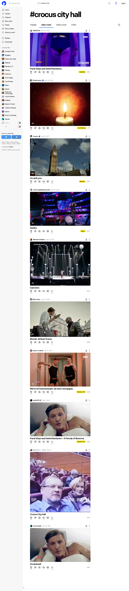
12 (88, 291)
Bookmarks (8, 42)
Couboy (35, 136)
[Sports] (11, 89)
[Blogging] (11, 55)
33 (88, 72)
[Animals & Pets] (11, 51)
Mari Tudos (36, 299)
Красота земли (38, 350)
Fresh (73, 25)
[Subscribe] (19, 123)
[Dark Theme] (109, 3)
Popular (7, 14)
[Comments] (39, 72)
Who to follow (9, 29)
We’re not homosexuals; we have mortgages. (51, 388)
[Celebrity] (11, 100)
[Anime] (11, 123)
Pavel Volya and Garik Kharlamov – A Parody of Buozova (57, 438)
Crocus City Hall (38, 514)
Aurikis (33, 228)
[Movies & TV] (11, 66)
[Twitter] (6, 137)
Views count (61, 25)
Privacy (9, 143)
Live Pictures (81, 128)
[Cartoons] (11, 74)
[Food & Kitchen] (11, 96)
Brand (16, 142)
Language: (7, 147)
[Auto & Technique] (11, 115)
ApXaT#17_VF (37, 400)
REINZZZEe (36, 30)
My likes (7, 38)
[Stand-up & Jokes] (11, 59)
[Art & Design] (11, 78)
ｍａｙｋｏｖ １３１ (39, 450)
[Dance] (11, 111)
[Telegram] (16, 137)
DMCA (18, 143)
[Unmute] (32, 123)
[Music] (11, 85)
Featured (8, 17)
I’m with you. (36, 178)
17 (88, 231)
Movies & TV (81, 392)
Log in (123, 3)
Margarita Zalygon (39, 239)
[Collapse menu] (23, 587)
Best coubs (8, 21)
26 (88, 342)
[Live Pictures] (11, 81)
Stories (7, 25)
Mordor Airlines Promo (41, 339)
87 (88, 181)
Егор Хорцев (37, 526)
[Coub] (4, 3)
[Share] (86, 31)
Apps (12, 142)
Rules (14, 143)
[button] (119, 24)
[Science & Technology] (11, 93)
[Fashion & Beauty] (11, 108)
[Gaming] (11, 70)
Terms (4, 143)
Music (83, 231)
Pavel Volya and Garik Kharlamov (46, 68)
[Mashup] (11, 63)
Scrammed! (35, 564)
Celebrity (82, 72)
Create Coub (45, 3)
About (4, 142)
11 (88, 517)
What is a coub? (10, 32)
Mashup (82, 181)
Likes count (46, 25)
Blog (8, 142)
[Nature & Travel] (11, 104)
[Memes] (11, 119)
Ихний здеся (37, 80)
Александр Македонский (41, 189)
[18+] (19, 127)
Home (7, 10)
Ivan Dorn (34, 288)
